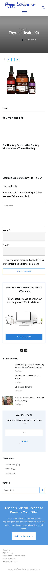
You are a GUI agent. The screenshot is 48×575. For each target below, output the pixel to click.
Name (6, 230)
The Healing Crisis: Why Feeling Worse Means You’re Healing (24, 137)
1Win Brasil (10, 469)
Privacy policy (8, 553)
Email (6, 245)
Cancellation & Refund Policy (14, 556)
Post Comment (24, 271)
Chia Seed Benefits (23, 387)
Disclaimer (7, 550)
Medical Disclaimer (10, 561)
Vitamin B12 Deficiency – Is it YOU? (24, 168)
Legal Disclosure (9, 559)
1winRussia (10, 473)
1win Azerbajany (12, 464)
